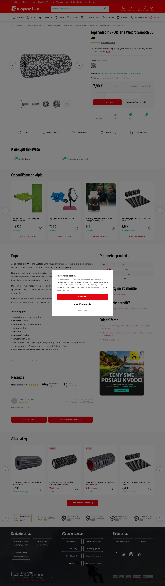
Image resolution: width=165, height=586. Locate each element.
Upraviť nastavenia (82, 304)
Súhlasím (82, 297)
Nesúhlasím (82, 310)
